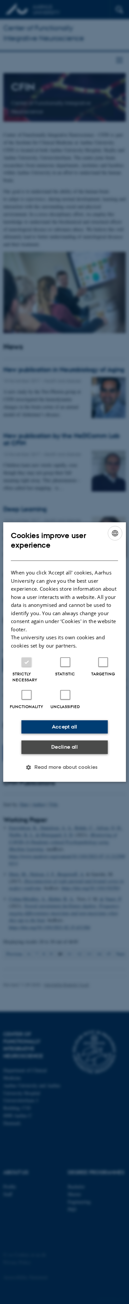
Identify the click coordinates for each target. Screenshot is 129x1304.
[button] (64, 767)
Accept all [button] (64, 727)
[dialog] (64, 652)
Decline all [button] (64, 747)
